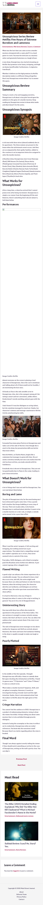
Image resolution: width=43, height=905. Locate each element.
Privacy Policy (21, 897)
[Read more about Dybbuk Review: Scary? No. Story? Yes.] (21, 831)
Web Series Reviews (20, 47)
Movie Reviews (21, 850)
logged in (16, 871)
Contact (21, 899)
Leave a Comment (34, 47)
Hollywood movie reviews (24, 816)
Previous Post (21, 759)
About (21, 892)
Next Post (21, 765)
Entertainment (7, 47)
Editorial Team (21, 894)
